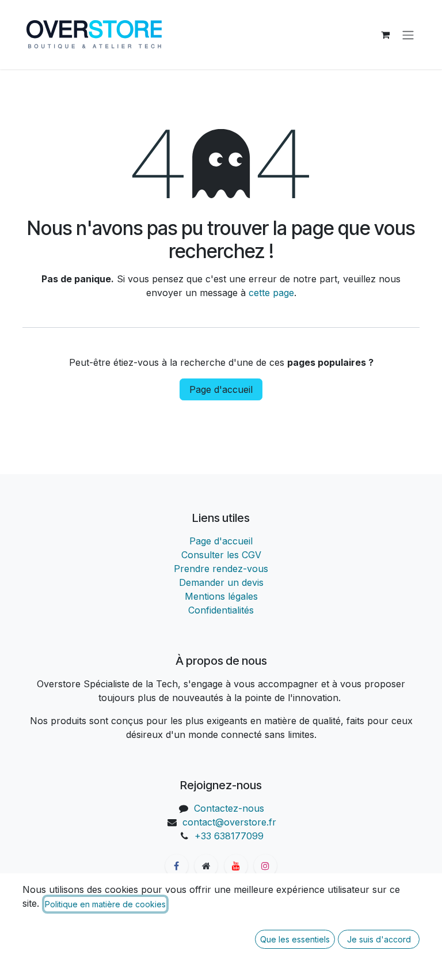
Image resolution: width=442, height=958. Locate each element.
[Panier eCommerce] (385, 34)
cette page (271, 292)
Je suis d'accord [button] (379, 939)
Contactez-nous (229, 808)
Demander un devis (221, 582)
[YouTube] (235, 865)
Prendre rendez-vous (221, 568)
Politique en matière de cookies (105, 904)
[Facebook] (176, 865)
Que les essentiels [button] (295, 939)
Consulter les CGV (221, 555)
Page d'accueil (221, 389)
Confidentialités (221, 610)
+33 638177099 (229, 836)
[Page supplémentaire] (206, 865)
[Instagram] (265, 865)
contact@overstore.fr (229, 822)
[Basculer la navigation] (408, 34)
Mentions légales (221, 596)
